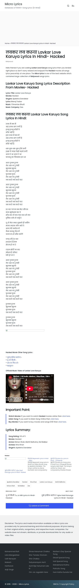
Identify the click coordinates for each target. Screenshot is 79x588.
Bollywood (9, 61)
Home (7, 43)
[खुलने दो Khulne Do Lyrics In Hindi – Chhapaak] (62, 464)
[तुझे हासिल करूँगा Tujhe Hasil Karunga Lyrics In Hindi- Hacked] (15, 463)
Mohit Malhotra (60, 482)
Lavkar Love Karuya (46, 482)
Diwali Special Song (61, 557)
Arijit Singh (9, 569)
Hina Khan (33, 482)
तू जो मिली (11, 360)
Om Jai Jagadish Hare (38, 572)
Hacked (24, 482)
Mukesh (8, 562)
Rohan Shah (11, 486)
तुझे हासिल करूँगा (14, 357)
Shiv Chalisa (34, 558)
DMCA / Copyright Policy (63, 584)
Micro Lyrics (13, 4)
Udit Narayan (10, 558)
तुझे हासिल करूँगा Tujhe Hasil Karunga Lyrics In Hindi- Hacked (15, 471)
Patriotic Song (59, 568)
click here (66, 416)
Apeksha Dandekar (13, 482)
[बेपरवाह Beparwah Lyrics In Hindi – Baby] (39, 464)
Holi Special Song (60, 561)
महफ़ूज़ (10, 366)
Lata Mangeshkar (12, 555)
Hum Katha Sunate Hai (62, 572)
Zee (29, 486)
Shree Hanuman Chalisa (39, 551)
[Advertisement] (39, 27)
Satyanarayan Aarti (37, 562)
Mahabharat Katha (61, 565)
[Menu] (73, 5)
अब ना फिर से (12, 363)
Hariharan (9, 566)
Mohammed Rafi (12, 551)
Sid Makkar (21, 486)
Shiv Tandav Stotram (38, 555)
